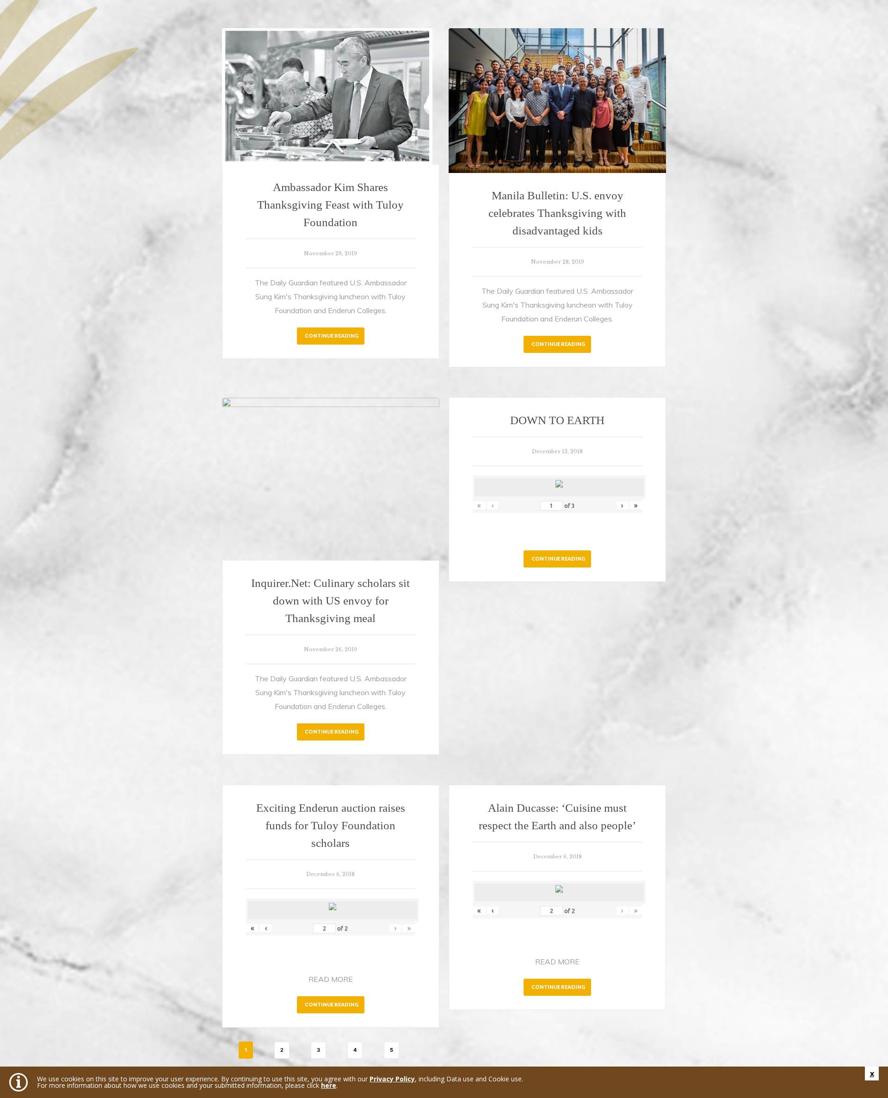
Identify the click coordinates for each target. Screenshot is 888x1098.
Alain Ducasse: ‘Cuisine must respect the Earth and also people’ (557, 817)
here (328, 1085)
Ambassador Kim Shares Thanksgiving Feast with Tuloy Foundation (330, 204)
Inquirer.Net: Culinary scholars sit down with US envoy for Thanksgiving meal (330, 600)
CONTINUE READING (332, 336)
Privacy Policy (392, 1078)
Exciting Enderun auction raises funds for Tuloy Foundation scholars (330, 825)
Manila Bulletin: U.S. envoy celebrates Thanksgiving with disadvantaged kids (557, 213)
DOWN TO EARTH (557, 420)
